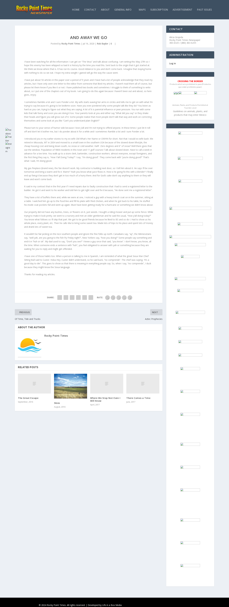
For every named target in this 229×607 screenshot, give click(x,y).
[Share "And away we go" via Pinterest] (84, 297)
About (105, 9)
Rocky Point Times (70, 43)
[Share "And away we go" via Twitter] (66, 297)
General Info (122, 9)
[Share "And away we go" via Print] (91, 297)
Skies (57, 402)
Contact (90, 9)
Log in (172, 63)
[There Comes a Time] (142, 384)
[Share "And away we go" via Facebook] (60, 297)
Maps (142, 9)
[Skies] (70, 386)
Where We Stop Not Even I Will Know (105, 399)
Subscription (159, 9)
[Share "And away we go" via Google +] (72, 297)
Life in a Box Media (112, 605)
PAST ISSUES (204, 9)
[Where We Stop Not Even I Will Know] (106, 384)
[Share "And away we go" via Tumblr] (78, 297)
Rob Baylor (102, 43)
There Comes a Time (138, 398)
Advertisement (182, 9)
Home (75, 9)
